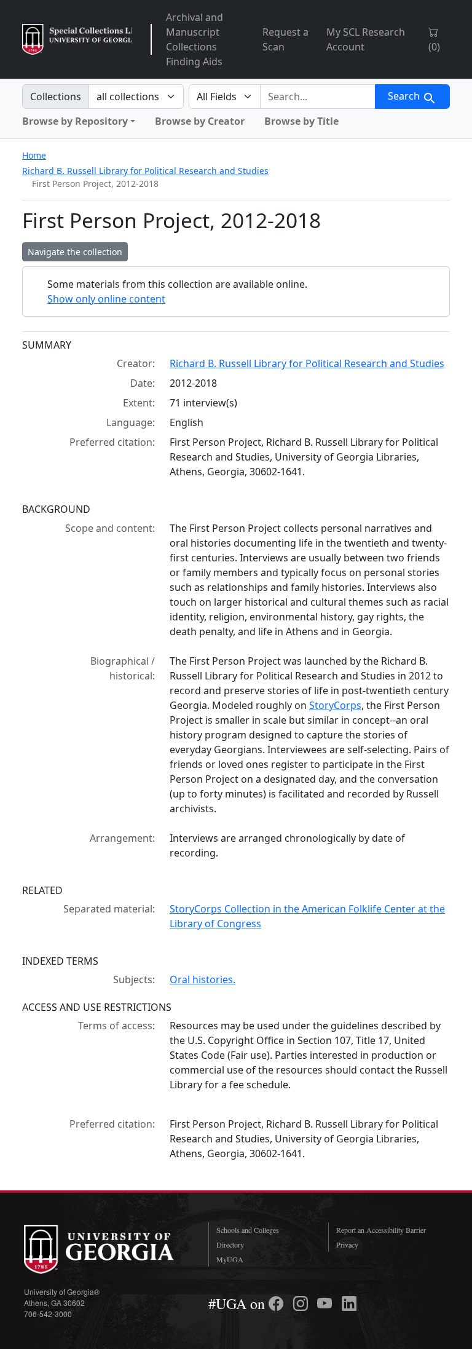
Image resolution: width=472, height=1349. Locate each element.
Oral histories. (202, 979)
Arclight (77, 39)
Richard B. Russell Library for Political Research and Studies (145, 170)
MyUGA (229, 1259)
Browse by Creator (200, 121)
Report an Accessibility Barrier (381, 1230)
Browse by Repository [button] (75, 121)
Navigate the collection (75, 252)
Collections (55, 96)
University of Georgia (107, 1249)
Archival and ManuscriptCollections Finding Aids (194, 39)
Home (34, 155)
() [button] (434, 46)
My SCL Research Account (365, 39)
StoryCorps (335, 705)
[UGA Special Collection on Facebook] (278, 1303)
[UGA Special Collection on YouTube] (326, 1303)
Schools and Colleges (247, 1230)
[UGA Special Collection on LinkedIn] (349, 1303)
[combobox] (318, 96)
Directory (230, 1244)
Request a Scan (285, 39)
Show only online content (106, 299)
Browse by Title (301, 121)
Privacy (347, 1244)
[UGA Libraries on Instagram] (302, 1303)
